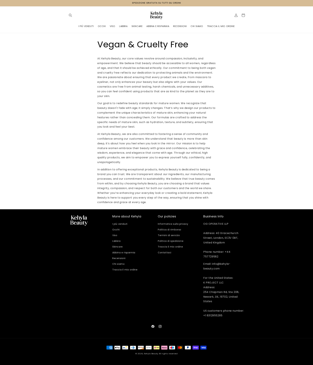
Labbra (116, 241)
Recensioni (119, 258)
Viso (114, 235)
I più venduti (119, 224)
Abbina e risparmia (123, 252)
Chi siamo (118, 264)
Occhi (116, 229)
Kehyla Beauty (151, 353)
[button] (70, 15)
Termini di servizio (169, 235)
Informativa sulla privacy (173, 224)
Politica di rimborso (169, 229)
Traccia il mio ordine (125, 269)
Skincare (117, 246)
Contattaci (164, 252)
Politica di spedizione (170, 241)
